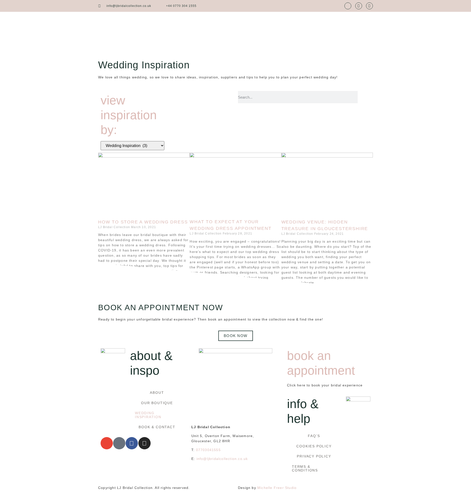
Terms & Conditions (305, 468)
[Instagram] (369, 5)
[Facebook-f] (358, 5)
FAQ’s (314, 436)
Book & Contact (157, 427)
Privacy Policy (314, 456)
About (157, 393)
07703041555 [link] (208, 450)
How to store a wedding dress (143, 222)
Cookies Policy (313, 446)
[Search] (364, 97)
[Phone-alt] (119, 443)
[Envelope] (347, 5)
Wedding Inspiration (148, 415)
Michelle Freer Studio (277, 488)
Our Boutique (157, 403)
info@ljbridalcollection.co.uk (222, 459)
